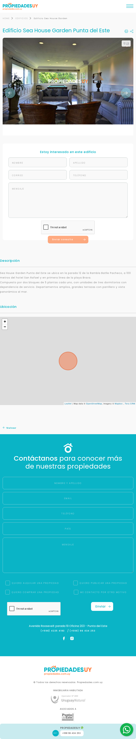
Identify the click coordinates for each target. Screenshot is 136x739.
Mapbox (119, 403)
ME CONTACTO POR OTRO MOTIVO (103, 592)
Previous (10, 93)
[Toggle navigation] (129, 7)
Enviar (100, 606)
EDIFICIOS (22, 18)
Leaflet (68, 403)
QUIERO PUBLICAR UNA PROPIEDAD (103, 583)
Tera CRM (130, 403)
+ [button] (5, 321)
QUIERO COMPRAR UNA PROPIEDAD (35, 592)
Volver (10, 428)
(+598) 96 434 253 (82, 631)
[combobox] (37, 370)
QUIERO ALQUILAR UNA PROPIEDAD (35, 583)
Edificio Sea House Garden (50, 18)
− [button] (5, 327)
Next (126, 93)
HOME (6, 18)
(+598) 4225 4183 (53, 631)
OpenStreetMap (94, 403)
